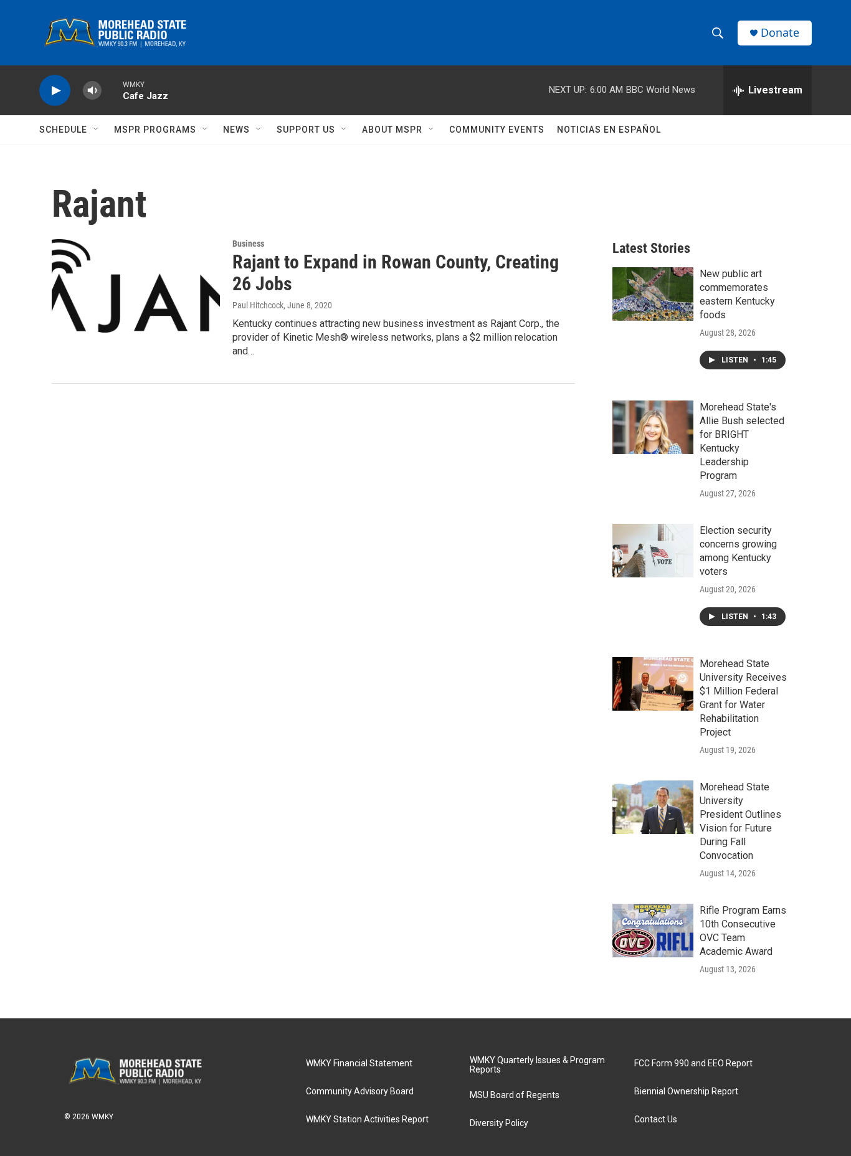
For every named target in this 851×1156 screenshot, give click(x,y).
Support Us (306, 130)
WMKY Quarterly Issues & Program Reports (537, 1065)
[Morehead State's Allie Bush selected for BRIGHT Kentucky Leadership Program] (652, 427)
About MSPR (392, 130)
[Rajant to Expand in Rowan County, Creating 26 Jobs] (136, 286)
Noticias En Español (609, 130)
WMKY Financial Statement (359, 1063)
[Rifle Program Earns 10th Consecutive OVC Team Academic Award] (652, 930)
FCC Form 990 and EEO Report (693, 1063)
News (236, 130)
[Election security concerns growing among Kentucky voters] (652, 550)
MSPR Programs (155, 130)
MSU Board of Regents (514, 1095)
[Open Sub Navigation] (97, 130)
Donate (780, 32)
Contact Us (655, 1119)
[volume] (92, 91)
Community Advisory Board (360, 1091)
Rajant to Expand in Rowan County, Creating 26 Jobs (395, 273)
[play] (55, 90)
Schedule (63, 130)
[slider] (112, 90)
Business (248, 244)
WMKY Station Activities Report (367, 1119)
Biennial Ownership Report (686, 1091)
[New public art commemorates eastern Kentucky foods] (652, 294)
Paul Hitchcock (257, 305)
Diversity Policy (499, 1123)
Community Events (496, 130)
